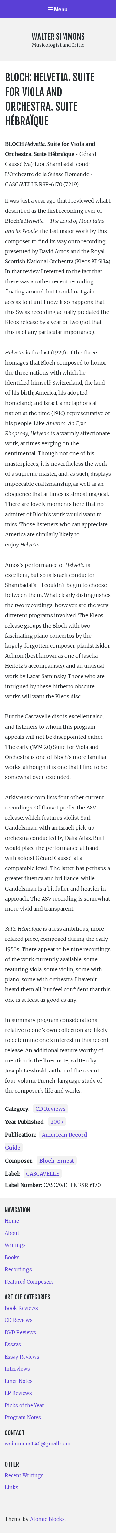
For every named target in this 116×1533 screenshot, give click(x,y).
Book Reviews (21, 1308)
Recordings (18, 1269)
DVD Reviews (20, 1332)
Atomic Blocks (47, 1519)
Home (12, 1221)
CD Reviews (50, 1109)
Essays (13, 1344)
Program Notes (23, 1417)
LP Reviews (18, 1393)
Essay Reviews (22, 1357)
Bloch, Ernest (56, 1160)
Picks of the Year (24, 1405)
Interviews (17, 1369)
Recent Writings (24, 1475)
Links (11, 1487)
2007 (57, 1122)
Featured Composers (29, 1282)
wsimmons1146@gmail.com (38, 1444)
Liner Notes (19, 1381)
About (12, 1233)
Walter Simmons (58, 37)
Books (12, 1257)
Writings (15, 1245)
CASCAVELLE (42, 1173)
